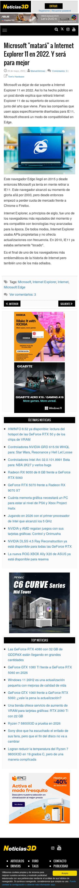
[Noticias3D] (15, 6)
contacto (59, 861)
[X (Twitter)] (62, 29)
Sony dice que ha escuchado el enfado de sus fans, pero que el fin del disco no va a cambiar (38, 736)
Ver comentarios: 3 (22, 294)
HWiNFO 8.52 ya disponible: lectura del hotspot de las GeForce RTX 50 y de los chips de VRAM (36, 434)
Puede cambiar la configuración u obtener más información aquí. (39, 883)
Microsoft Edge (14, 287)
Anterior (13, 304)
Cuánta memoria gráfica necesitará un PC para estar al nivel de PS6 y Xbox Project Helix (38, 503)
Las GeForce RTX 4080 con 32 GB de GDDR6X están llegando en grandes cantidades (35, 654)
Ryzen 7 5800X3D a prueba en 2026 (34, 723)
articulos (17, 861)
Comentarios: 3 (59, 71)
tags (35, 866)
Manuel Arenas (38, 71)
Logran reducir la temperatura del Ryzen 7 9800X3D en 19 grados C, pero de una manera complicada (38, 754)
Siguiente (65, 304)
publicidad (60, 866)
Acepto (65, 873)
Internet (63, 281)
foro (35, 861)
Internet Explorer (44, 281)
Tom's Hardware (16, 76)
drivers (16, 866)
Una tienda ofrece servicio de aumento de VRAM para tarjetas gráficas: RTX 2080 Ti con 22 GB (38, 710)
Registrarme (44, 10)
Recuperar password (61, 10)
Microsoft (24, 281)
